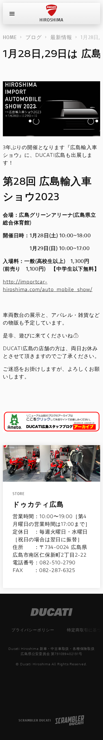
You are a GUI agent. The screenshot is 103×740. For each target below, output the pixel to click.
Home (10, 37)
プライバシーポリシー (32, 629)
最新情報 (61, 37)
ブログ (33, 37)
